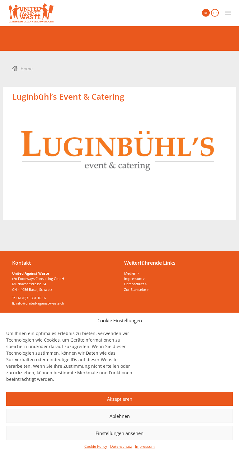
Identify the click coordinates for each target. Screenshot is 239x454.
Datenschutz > (135, 283)
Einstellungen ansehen (119, 433)
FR (215, 13)
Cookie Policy (95, 446)
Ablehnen (120, 416)
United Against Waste (32, 13)
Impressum (145, 446)
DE (206, 13)
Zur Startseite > (136, 289)
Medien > (131, 273)
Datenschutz (121, 446)
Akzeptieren (119, 399)
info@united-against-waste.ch (40, 303)
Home (27, 69)
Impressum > (134, 278)
